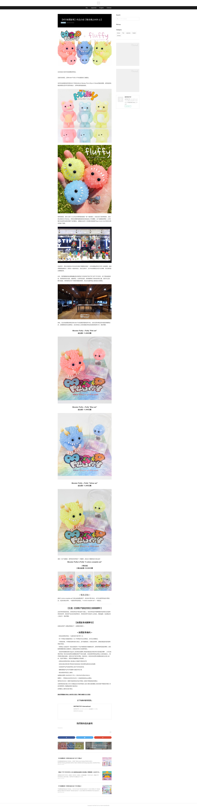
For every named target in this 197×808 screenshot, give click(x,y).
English (102, 7)
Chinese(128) (60, 727)
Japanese (93, 7)
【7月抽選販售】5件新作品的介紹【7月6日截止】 (70, 786)
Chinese (109, 7)
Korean (118, 33)
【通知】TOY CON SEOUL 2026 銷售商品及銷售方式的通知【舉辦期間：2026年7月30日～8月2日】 (82, 772)
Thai (123, 33)
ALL (87, 7)
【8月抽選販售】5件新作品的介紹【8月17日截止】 (70, 758)
